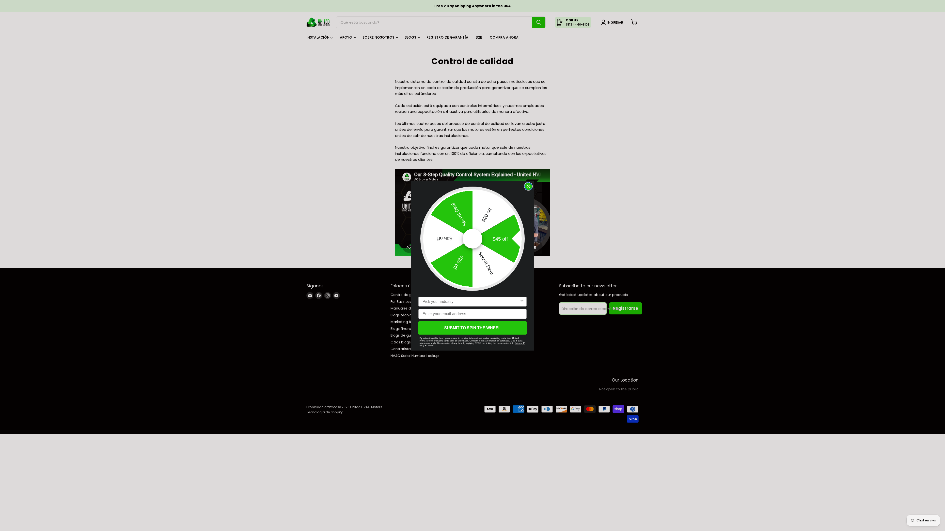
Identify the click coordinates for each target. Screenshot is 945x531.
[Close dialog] (528, 186)
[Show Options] (522, 301)
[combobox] (471, 301)
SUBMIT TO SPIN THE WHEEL (472, 328)
